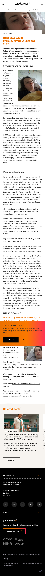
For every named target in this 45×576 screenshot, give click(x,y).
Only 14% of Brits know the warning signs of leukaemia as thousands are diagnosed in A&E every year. (22, 433)
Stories (10, 10)
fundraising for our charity (20, 396)
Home (4, 10)
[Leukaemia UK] (22, 3)
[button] (42, 4)
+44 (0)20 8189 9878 (11, 485)
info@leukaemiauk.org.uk (12, 482)
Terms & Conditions (9, 554)
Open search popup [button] (3, 4)
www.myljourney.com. (11, 357)
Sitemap (5, 558)
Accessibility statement (33, 554)
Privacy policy (20, 554)
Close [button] (23, 340)
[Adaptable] (40, 571)
